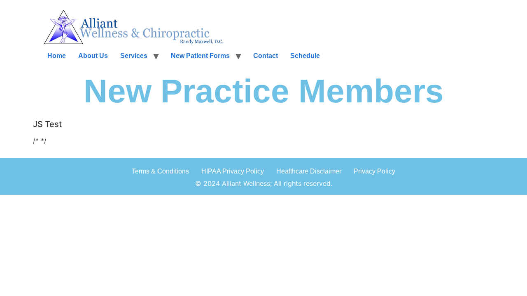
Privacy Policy (374, 171)
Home (56, 55)
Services (133, 55)
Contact (265, 55)
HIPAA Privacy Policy (232, 171)
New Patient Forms (200, 55)
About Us (93, 55)
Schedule (305, 55)
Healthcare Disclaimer (308, 171)
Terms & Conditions (160, 171)
